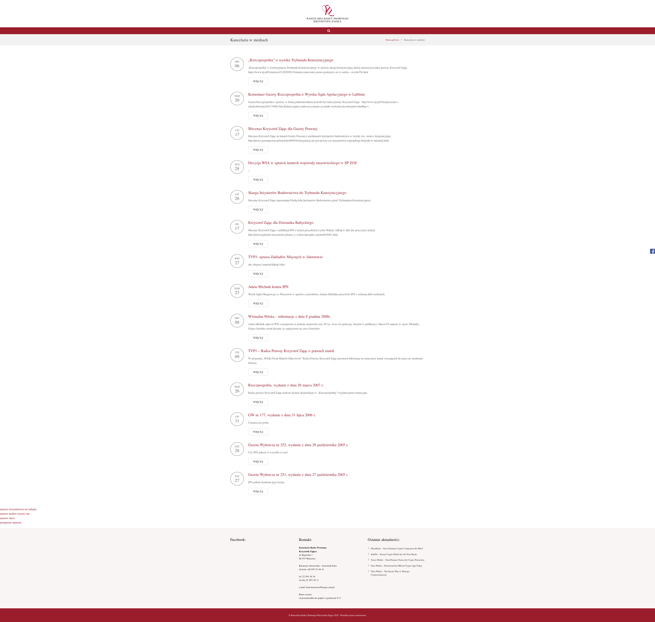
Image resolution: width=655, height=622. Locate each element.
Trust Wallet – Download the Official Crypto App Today (396, 565)
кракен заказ (7, 518)
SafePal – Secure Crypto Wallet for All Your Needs (394, 554)
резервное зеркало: (11, 522)
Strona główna (392, 39)
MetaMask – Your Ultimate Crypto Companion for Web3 (397, 548)
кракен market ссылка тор (15, 513)
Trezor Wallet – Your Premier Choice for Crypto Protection (397, 559)
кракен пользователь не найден (18, 509)
